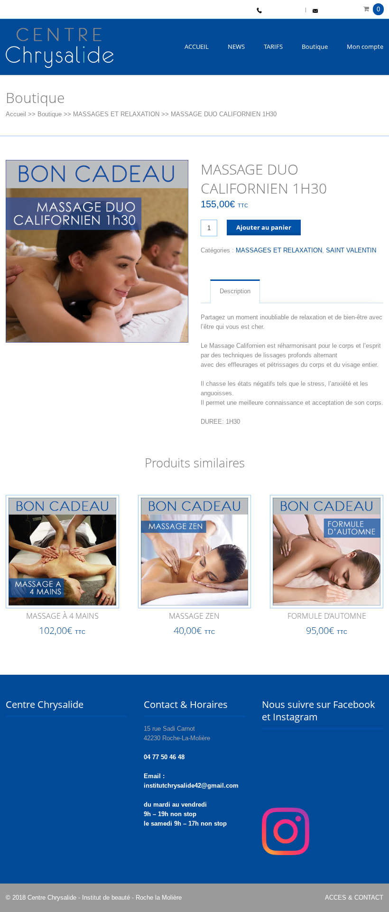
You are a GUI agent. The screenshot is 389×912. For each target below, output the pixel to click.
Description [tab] (235, 291)
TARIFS (273, 46)
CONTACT (332, 11)
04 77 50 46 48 (281, 11)
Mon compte (365, 46)
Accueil (16, 114)
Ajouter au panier (263, 227)
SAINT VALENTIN (351, 250)
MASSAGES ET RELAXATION (116, 114)
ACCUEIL (197, 46)
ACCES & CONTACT (354, 897)
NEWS (236, 46)
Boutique (315, 46)
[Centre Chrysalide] (59, 51)
